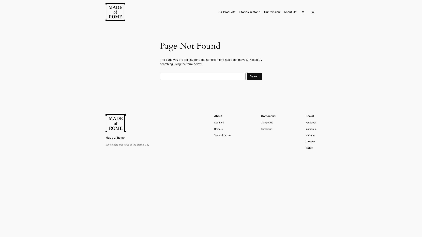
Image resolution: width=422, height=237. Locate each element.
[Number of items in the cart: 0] (313, 12)
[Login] (303, 12)
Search (254, 76)
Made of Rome (115, 137)
